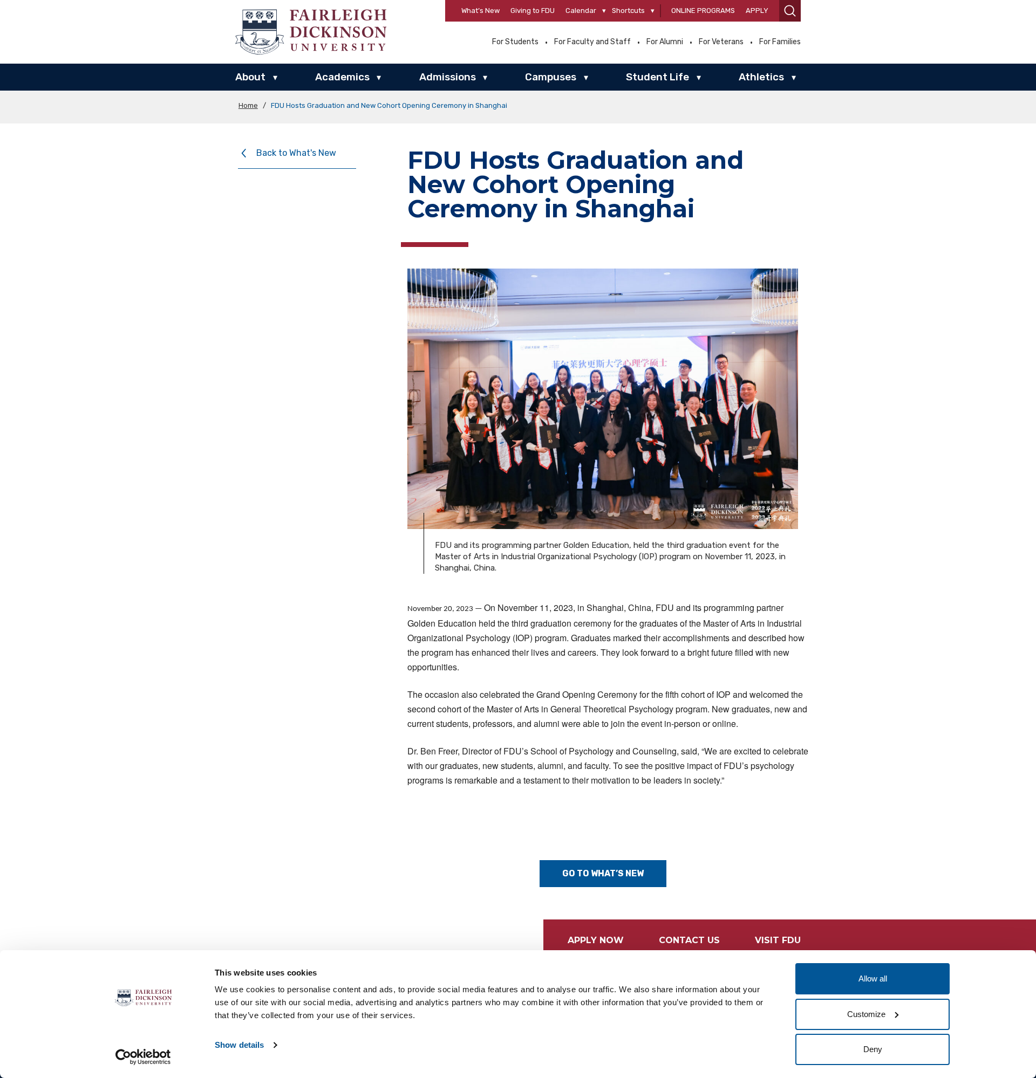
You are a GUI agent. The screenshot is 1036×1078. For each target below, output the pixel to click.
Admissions (447, 77)
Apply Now (596, 940)
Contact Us (689, 940)
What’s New (480, 10)
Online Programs (703, 10)
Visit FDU (778, 940)
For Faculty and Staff (592, 42)
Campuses (550, 77)
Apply (757, 10)
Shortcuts (628, 10)
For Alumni (664, 42)
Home (248, 105)
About (250, 77)
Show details (239, 1044)
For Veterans (721, 42)
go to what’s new (603, 873)
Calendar (580, 10)
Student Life (657, 77)
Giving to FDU (532, 10)
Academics (342, 77)
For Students (515, 42)
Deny (872, 1049)
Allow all (872, 978)
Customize (866, 1014)
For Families (780, 42)
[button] (790, 11)
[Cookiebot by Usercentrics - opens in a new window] (143, 1057)
